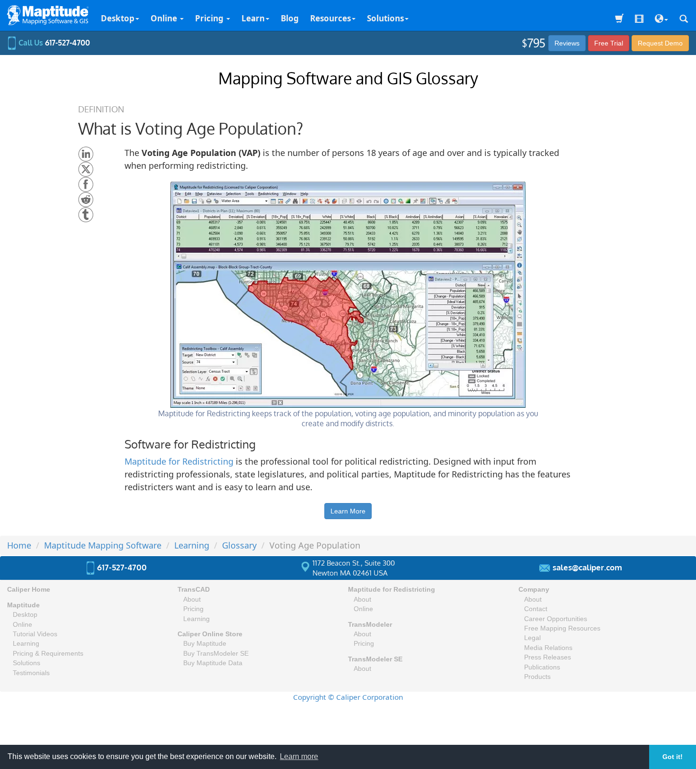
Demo (660, 43)
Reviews (567, 43)
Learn (253, 18)
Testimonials (31, 673)
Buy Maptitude (204, 643)
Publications (542, 667)
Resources (330, 18)
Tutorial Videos (35, 634)
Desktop (117, 18)
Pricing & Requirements (48, 653)
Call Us (53, 42)
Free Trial (608, 43)
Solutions (385, 18)
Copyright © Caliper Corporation (348, 697)
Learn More (348, 511)
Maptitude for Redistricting (179, 461)
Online (165, 18)
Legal (532, 637)
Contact (535, 609)
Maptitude (23, 605)
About (192, 599)
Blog (290, 18)
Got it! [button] (672, 756)
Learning (26, 643)
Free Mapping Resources (562, 628)
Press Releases (547, 657)
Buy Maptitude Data (212, 663)
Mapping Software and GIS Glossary (348, 78)
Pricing (210, 18)
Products (537, 676)
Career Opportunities (555, 619)
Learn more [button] (299, 756)
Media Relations (548, 647)
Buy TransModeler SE (216, 653)
